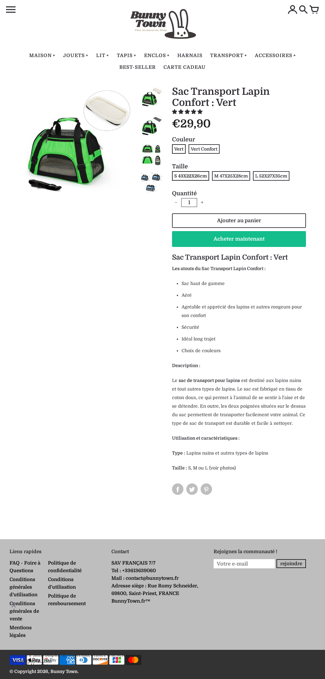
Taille (180, 166)
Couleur (183, 139)
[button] (188, 112)
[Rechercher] (303, 10)
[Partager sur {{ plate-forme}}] (177, 489)
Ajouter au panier (239, 220)
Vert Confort (204, 149)
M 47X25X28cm (231, 175)
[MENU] (11, 10)
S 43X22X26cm (190, 175)
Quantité (184, 193)
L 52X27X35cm (271, 175)
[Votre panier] (314, 10)
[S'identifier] (292, 10)
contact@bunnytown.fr (152, 578)
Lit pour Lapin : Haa (31, 660)
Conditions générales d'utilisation (23, 587)
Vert (178, 149)
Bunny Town (63, 671)
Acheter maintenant (239, 239)
